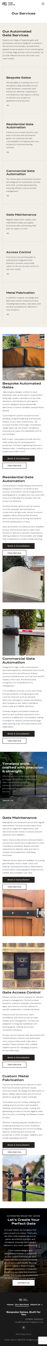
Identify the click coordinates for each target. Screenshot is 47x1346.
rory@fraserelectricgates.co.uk (29, 1322)
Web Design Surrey (23, 1334)
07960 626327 (34, 1319)
